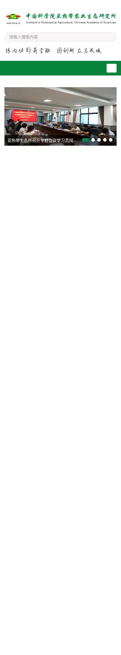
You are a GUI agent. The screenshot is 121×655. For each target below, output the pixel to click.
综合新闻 (23, 557)
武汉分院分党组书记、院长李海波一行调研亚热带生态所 (60, 287)
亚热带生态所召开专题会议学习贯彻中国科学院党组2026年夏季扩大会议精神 (62, 140)
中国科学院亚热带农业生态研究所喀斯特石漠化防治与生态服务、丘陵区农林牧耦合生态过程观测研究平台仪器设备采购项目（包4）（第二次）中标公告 (62, 364)
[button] (85, 140)
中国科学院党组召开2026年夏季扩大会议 (46, 273)
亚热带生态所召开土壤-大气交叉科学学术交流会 (48, 433)
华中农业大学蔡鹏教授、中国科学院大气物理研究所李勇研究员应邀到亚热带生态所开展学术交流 (62, 528)
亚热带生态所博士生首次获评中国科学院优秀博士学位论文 (70, 578)
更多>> (106, 159)
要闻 (23, 158)
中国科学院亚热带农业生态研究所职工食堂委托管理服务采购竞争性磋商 (62, 334)
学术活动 (23, 410)
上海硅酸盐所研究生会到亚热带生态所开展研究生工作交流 (62, 487)
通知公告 (62, 557)
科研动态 (62, 158)
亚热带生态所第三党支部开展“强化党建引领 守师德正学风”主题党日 (71, 616)
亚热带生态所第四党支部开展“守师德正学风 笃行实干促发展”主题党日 (71, 634)
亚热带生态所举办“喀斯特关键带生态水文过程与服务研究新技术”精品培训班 (61, 256)
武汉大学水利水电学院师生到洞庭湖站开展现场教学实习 (60, 505)
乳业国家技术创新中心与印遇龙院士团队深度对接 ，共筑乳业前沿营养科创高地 (61, 234)
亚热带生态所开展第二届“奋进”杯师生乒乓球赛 (69, 650)
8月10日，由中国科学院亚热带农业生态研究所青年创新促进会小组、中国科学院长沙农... (59, 445)
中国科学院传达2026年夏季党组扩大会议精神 (50, 217)
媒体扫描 (62, 410)
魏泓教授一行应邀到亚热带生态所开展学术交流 (52, 469)
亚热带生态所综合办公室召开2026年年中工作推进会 (71, 597)
